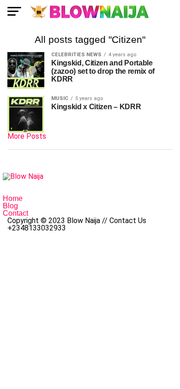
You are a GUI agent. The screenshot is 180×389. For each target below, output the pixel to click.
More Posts (26, 136)
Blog (10, 206)
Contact (15, 213)
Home (13, 198)
